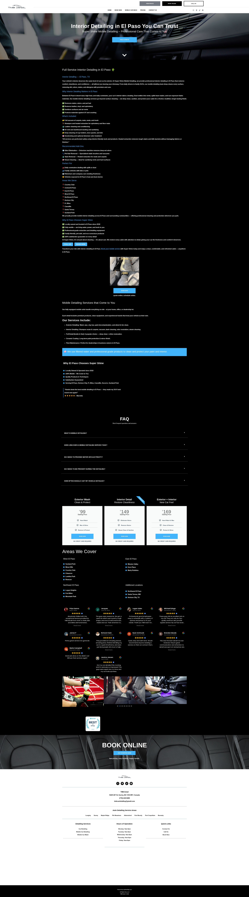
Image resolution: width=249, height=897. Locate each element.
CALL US (67, 244)
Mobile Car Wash (131, 10)
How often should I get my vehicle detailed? (84, 481)
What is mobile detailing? (75, 433)
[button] (124, 433)
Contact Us (153, 10)
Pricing (143, 10)
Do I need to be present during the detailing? (84, 469)
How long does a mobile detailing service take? (85, 445)
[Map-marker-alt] (196, 10)
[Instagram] (193, 10)
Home (109, 10)
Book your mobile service (110, 249)
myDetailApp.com (127, 889)
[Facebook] (202, 10)
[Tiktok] (199, 10)
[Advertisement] (120, 869)
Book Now (118, 10)
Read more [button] (77, 625)
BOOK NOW (80, 244)
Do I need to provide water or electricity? (83, 457)
